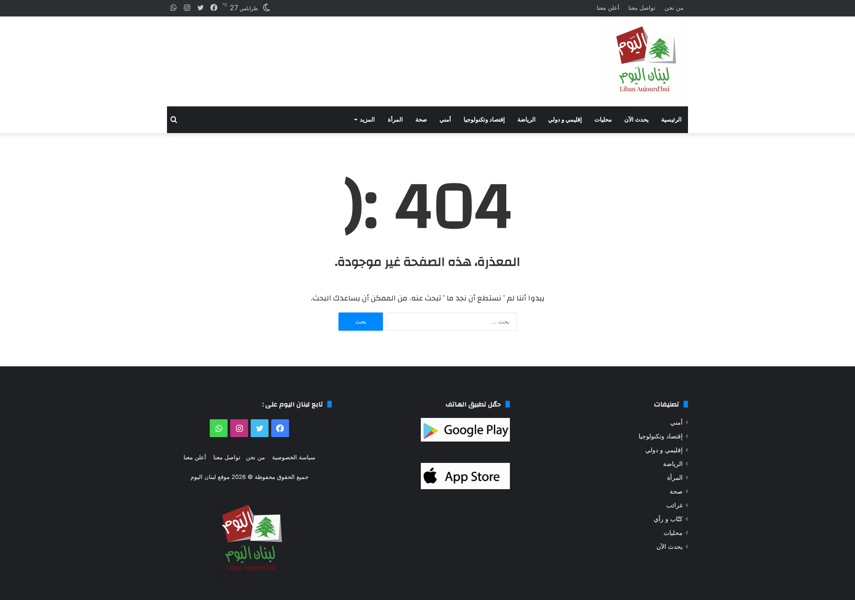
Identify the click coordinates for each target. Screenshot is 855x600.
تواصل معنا (642, 7)
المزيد (367, 119)
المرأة (395, 119)
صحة (421, 119)
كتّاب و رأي (668, 519)
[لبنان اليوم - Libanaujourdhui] (643, 61)
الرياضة (526, 119)
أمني (445, 119)
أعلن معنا (608, 7)
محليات (603, 119)
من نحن (674, 7)
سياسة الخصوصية (293, 457)
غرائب (674, 505)
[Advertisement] (338, 53)
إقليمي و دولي (565, 119)
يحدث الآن (636, 119)
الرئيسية (671, 119)
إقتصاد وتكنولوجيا (484, 119)
